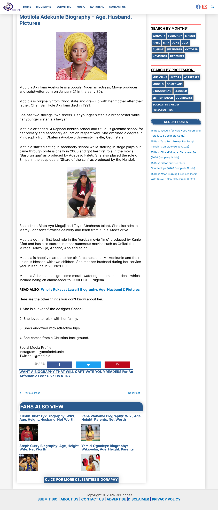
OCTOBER (191, 49)
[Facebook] (198, 6)
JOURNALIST (184, 97)
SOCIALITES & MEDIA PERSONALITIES (166, 107)
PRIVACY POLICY (166, 499)
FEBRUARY (175, 35)
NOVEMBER (160, 56)
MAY (166, 42)
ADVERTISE (116, 499)
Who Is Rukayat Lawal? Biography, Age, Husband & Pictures (90, 289)
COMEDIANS (175, 84)
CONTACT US (92, 499)
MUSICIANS (160, 77)
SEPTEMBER (174, 49)
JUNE (175, 42)
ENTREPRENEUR (163, 97)
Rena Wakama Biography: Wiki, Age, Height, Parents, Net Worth (111, 418)
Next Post (135, 392)
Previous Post (30, 392)
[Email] (204, 6)
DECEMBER (177, 56)
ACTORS (175, 77)
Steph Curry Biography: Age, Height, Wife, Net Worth (49, 447)
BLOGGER (181, 91)
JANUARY (159, 35)
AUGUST (158, 49)
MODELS (158, 84)
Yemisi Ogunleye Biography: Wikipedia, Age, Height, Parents (107, 447)
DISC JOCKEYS (162, 91)
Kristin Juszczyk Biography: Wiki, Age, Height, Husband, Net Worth (47, 418)
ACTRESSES (191, 77)
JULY (185, 42)
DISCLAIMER (138, 499)
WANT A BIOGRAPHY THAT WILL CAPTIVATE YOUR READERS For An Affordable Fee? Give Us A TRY (76, 374)
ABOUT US (69, 499)
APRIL (156, 42)
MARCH (190, 35)
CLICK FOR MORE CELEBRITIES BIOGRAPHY (81, 480)
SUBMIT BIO (47, 499)
